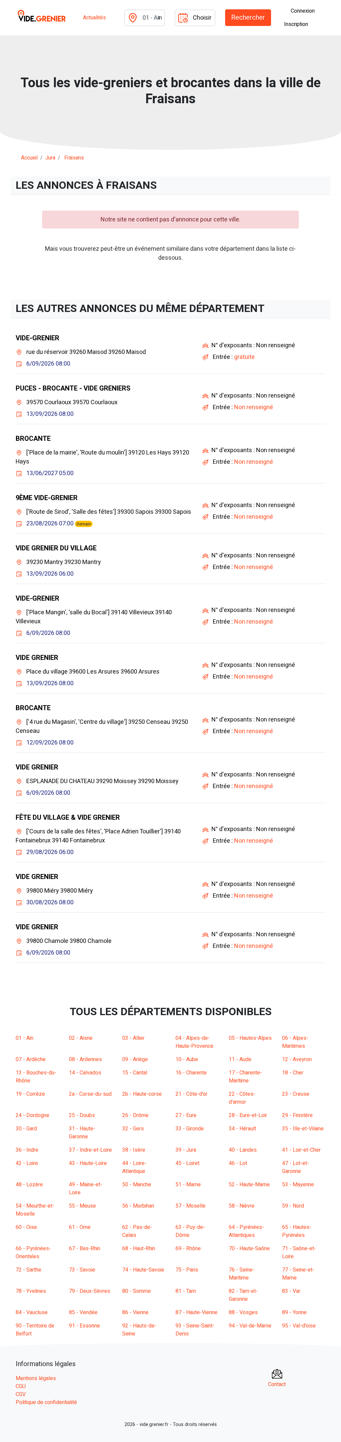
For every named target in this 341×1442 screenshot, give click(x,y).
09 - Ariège (135, 1059)
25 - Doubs (82, 1115)
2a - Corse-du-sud (90, 1094)
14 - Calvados (85, 1073)
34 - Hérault (242, 1129)
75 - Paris (186, 1270)
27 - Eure (185, 1115)
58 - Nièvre (241, 1206)
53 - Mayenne (298, 1185)
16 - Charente (191, 1073)
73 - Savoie (82, 1270)
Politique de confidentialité (46, 1402)
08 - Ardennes (85, 1059)
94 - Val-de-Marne (250, 1326)
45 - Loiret (187, 1163)
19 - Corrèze (30, 1094)
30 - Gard (26, 1129)
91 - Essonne (84, 1326)
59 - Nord (293, 1206)
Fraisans (74, 158)
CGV (21, 1394)
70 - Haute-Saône (249, 1249)
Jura (50, 158)
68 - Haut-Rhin (138, 1249)
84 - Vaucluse (32, 1312)
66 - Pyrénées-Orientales (33, 1253)
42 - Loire (27, 1163)
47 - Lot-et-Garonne (295, 1167)
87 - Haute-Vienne (196, 1312)
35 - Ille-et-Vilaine (303, 1129)
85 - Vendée (83, 1312)
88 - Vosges (243, 1312)
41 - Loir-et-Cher (301, 1150)
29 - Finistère (297, 1115)
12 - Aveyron (297, 1059)
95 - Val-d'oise (299, 1326)
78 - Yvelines (31, 1291)
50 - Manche (136, 1185)
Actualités (94, 18)
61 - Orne (80, 1227)
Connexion (303, 11)
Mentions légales (36, 1378)
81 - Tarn (185, 1291)
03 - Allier (133, 1038)
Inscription (296, 24)
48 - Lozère (29, 1185)
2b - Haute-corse (142, 1094)
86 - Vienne (135, 1312)
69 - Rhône (188, 1249)
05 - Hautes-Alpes (250, 1038)
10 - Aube (186, 1059)
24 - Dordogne (32, 1115)
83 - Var (291, 1291)
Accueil (29, 158)
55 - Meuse (82, 1206)
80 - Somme (136, 1291)
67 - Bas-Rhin (84, 1249)
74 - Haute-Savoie (143, 1270)
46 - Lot (238, 1163)
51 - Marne (188, 1185)
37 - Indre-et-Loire (90, 1150)
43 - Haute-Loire (88, 1163)
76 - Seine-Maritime (241, 1274)
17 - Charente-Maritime (245, 1077)
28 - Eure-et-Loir (248, 1115)
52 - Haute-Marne (249, 1185)
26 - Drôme (135, 1115)
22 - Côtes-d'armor (242, 1098)
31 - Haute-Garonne (82, 1133)
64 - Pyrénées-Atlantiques (246, 1231)
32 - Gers (133, 1129)
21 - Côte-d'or (191, 1094)
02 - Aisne (81, 1038)
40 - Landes (243, 1150)
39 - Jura (185, 1150)
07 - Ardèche (31, 1059)
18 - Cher (292, 1073)
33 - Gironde (189, 1129)
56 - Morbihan (138, 1206)
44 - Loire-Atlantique (134, 1167)
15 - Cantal (134, 1073)
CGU (21, 1386)
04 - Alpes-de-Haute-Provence (194, 1042)
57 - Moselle (190, 1206)
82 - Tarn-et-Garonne (243, 1295)
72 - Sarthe (28, 1270)
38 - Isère (133, 1150)
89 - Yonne (294, 1312)
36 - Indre (27, 1150)
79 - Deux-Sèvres (89, 1291)
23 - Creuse (295, 1094)
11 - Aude (240, 1059)
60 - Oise (26, 1227)
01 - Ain (24, 1038)
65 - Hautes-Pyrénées (296, 1231)
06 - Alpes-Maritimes (295, 1042)
